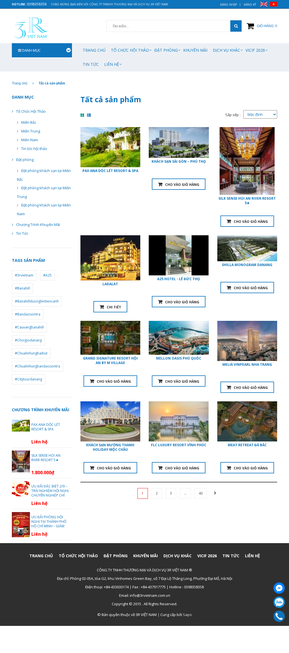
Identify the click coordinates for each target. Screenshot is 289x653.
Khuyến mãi (195, 50)
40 (201, 493)
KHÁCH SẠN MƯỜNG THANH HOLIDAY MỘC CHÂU (110, 447)
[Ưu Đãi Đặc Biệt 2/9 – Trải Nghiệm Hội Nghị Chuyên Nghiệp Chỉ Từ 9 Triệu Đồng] (21, 488)
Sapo (187, 614)
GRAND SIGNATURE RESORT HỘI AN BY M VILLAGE (110, 360)
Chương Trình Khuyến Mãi (38, 224)
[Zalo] (279, 602)
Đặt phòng (166, 50)
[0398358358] (279, 616)
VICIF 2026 (255, 50)
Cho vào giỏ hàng (182, 184)
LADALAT (110, 284)
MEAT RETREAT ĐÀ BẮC (247, 445)
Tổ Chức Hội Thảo (31, 111)
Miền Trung (30, 131)
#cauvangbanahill (29, 327)
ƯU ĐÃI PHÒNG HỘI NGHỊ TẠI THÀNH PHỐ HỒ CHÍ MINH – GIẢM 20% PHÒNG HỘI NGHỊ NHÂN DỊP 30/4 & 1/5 (49, 526)
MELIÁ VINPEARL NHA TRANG (247, 364)
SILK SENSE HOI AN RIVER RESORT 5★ (247, 200)
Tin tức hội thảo (34, 148)
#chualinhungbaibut (31, 353)
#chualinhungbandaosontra (37, 366)
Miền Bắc (28, 122)
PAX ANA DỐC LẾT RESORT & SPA (110, 170)
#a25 (47, 275)
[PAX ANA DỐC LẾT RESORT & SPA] (21, 425)
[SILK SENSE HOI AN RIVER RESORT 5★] (21, 461)
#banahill (22, 288)
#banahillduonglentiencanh (37, 301)
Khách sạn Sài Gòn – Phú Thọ (179, 161)
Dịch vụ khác (226, 50)
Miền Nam (29, 139)
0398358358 (37, 4)
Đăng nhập (228, 4)
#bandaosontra (27, 314)
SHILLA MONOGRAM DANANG (247, 264)
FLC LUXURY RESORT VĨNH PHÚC (178, 445)
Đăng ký (250, 4)
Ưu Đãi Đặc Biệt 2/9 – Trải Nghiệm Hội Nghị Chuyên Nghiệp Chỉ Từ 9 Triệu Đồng (50, 493)
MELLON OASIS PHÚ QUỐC (178, 358)
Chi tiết (114, 307)
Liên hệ (111, 64)
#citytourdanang (28, 379)
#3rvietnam (24, 275)
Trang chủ (94, 50)
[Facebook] (279, 588)
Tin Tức (91, 64)
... (185, 493)
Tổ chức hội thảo (130, 50)
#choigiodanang (28, 340)
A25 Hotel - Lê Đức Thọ (178, 279)
